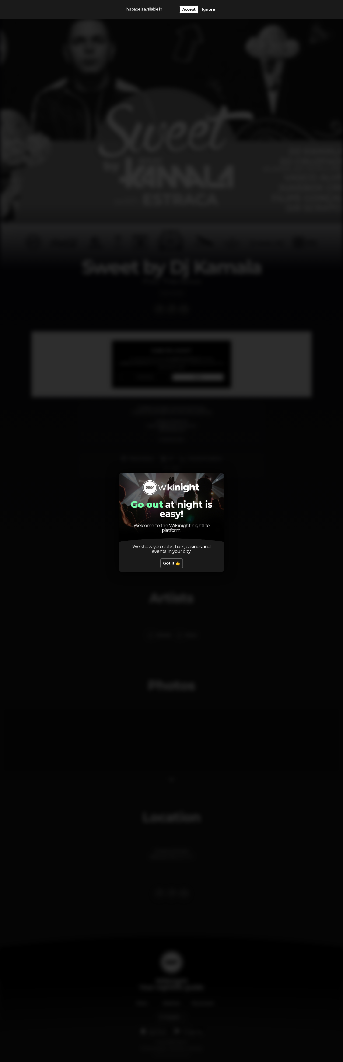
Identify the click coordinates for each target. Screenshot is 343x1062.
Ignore (208, 9)
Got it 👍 (171, 563)
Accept (188, 9)
